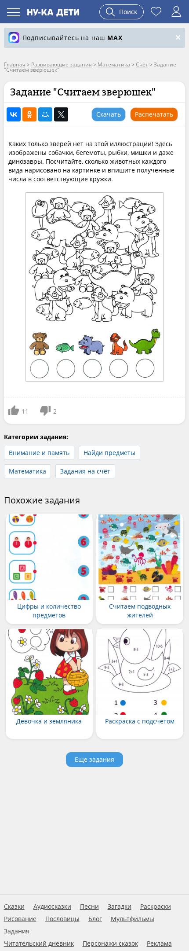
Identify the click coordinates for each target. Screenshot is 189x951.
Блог (95, 919)
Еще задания (94, 759)
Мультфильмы (132, 919)
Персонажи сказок (110, 943)
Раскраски (155, 906)
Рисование (20, 919)
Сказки (14, 906)
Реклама (159, 943)
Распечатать (154, 114)
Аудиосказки (52, 906)
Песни (89, 906)
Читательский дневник (39, 943)
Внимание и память (39, 452)
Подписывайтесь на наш (72, 37)
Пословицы (62, 919)
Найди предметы (109, 452)
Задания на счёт (85, 471)
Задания (16, 931)
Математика (27, 471)
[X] (61, 114)
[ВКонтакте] (14, 114)
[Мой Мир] (45, 114)
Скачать (108, 114)
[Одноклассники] (29, 114)
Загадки (119, 906)
